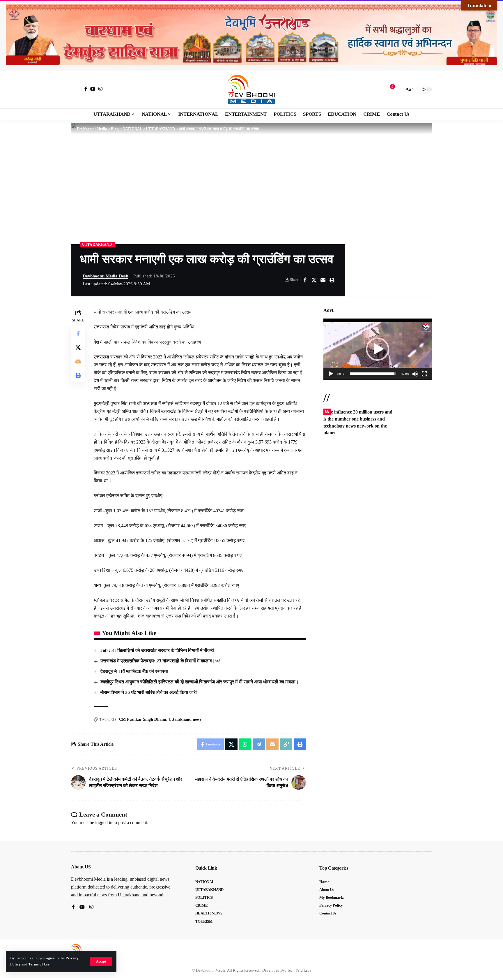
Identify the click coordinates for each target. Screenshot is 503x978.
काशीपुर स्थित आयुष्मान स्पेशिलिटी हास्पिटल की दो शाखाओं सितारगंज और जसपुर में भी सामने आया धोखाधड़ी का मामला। (199, 681)
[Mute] (415, 374)
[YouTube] (93, 89)
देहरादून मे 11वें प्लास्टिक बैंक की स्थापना (134, 671)
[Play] (331, 374)
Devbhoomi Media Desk (105, 276)
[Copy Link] (286, 744)
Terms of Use (38, 964)
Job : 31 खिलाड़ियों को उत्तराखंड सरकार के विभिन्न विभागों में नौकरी (157, 650)
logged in (103, 822)
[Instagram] (100, 89)
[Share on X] (314, 280)
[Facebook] (86, 89)
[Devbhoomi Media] (251, 89)
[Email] (323, 280)
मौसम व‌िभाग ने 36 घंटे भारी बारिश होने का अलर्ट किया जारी (148, 692)
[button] (101, 961)
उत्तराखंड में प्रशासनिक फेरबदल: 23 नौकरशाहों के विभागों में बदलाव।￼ (160, 660)
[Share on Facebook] (305, 280)
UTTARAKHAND (97, 244)
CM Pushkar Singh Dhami (142, 719)
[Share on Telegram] (259, 744)
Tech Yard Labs (299, 970)
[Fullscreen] (424, 374)
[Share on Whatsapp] (245, 744)
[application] (377, 349)
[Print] (332, 280)
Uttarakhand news (185, 719)
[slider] (373, 373)
